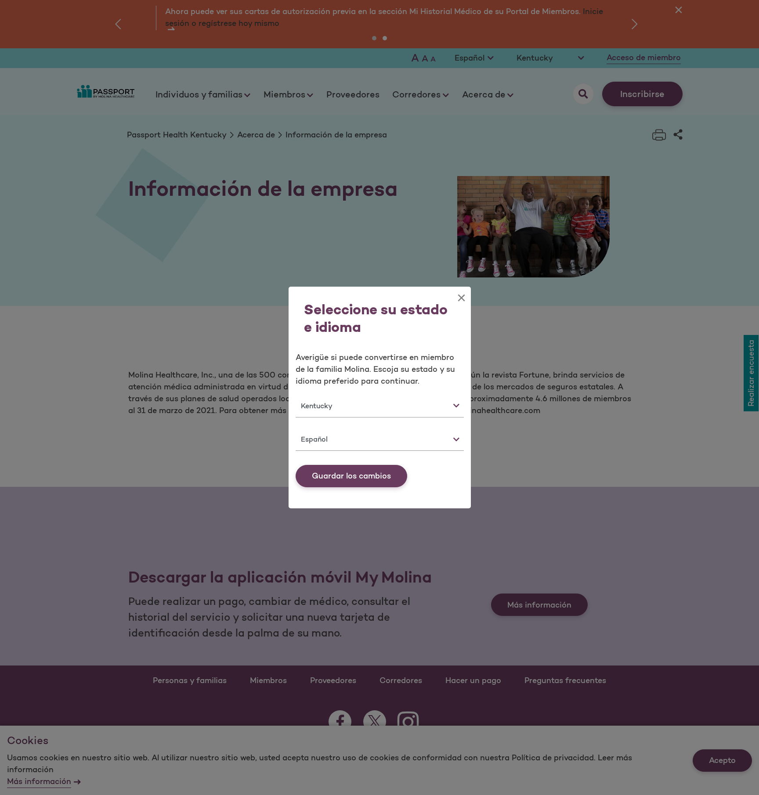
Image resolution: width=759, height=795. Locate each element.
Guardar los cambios (351, 476)
